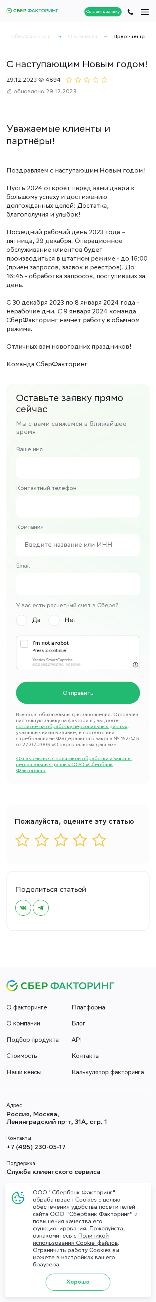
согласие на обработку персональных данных (71, 727)
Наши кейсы (23, 1073)
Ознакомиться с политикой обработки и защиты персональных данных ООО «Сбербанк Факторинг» (74, 765)
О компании (23, 1024)
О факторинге (26, 1008)
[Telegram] (41, 908)
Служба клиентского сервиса (53, 1172)
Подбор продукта (32, 1040)
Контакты (86, 1056)
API (77, 1040)
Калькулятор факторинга (108, 1073)
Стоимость (21, 1056)
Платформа (88, 1008)
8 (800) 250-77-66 (130, 12)
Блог (79, 1024)
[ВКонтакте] (23, 908)
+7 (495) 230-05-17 (36, 1147)
